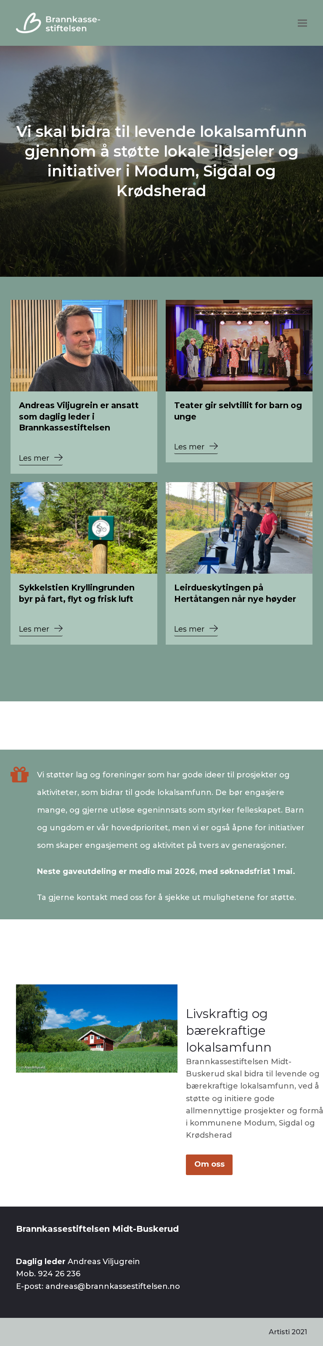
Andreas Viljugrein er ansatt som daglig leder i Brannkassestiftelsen (79, 416)
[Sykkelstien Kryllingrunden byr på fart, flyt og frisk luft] (84, 528)
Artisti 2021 (288, 1332)
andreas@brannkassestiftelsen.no (112, 1286)
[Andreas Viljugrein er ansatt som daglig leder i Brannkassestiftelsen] (84, 345)
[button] (302, 22)
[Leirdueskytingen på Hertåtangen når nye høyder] (239, 528)
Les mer (34, 458)
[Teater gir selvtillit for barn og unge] (239, 345)
